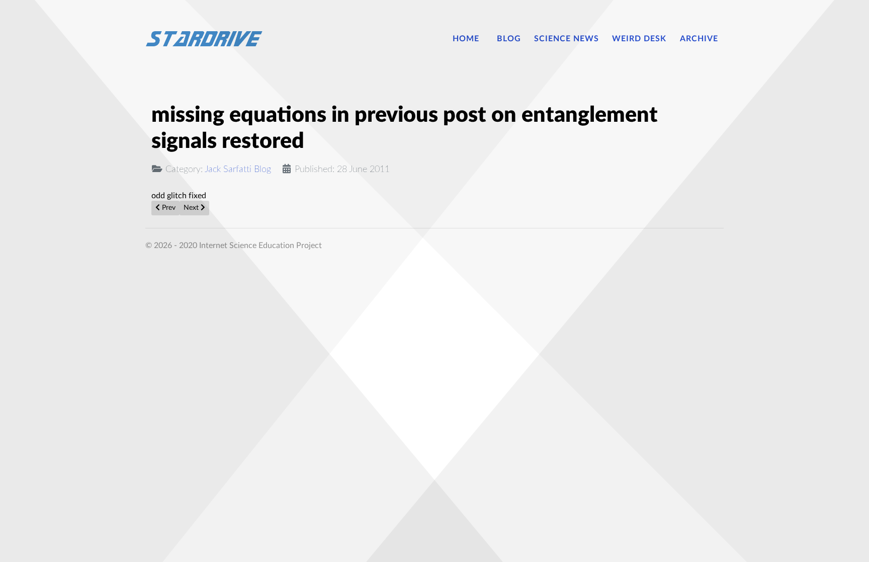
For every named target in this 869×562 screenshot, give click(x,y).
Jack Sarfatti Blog (238, 169)
